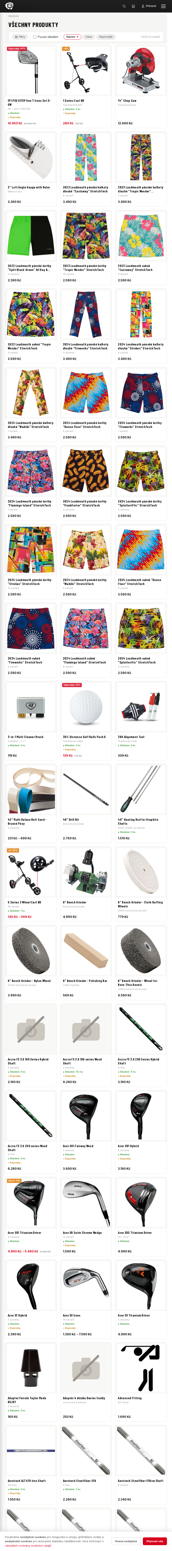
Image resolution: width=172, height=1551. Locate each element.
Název (71, 36)
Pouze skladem (48, 37)
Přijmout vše (154, 1541)
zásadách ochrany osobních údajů (28, 1545)
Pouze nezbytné (126, 1541)
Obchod (13, 16)
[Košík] (133, 6)
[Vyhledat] (124, 6)
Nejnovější (106, 36)
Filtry (22, 36)
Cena (89, 36)
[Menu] (163, 6)
